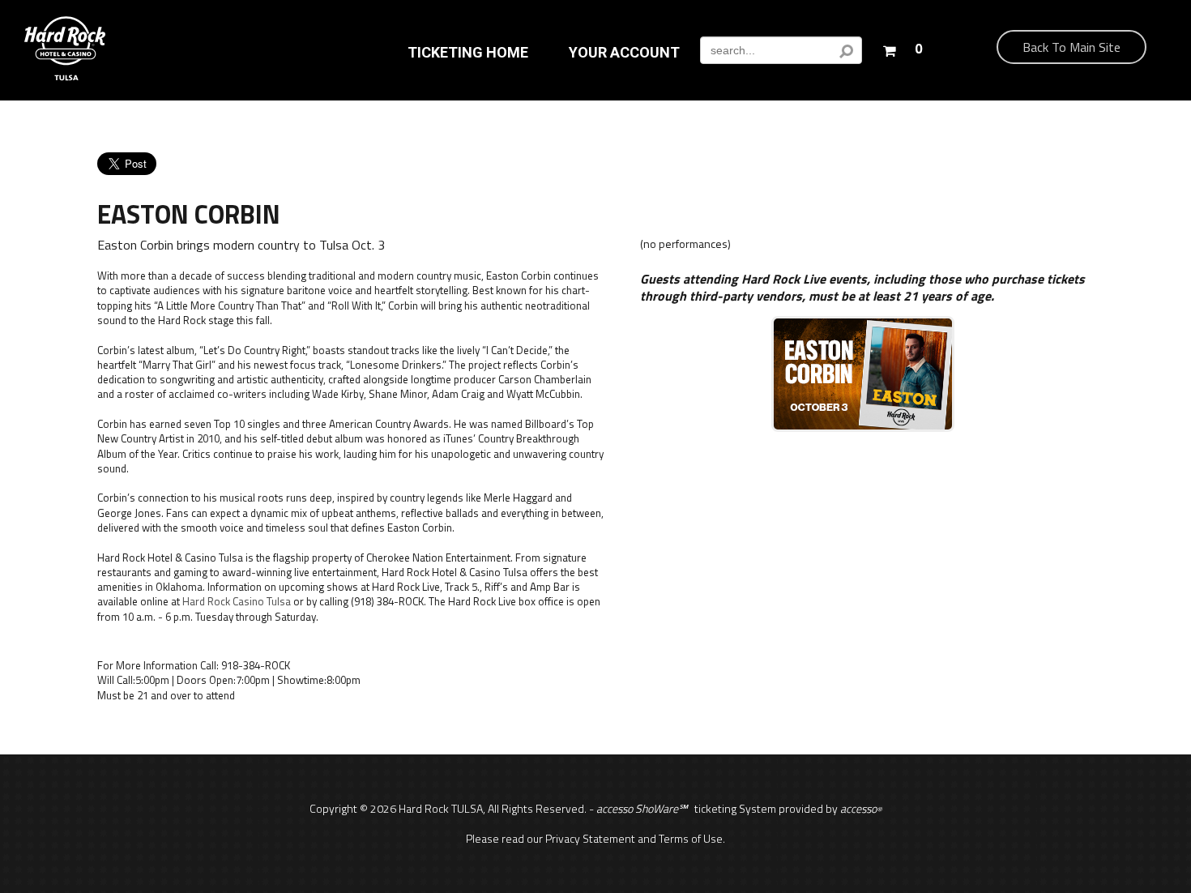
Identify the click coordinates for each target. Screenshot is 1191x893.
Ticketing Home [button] (468, 53)
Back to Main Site (1071, 47)
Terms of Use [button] (691, 838)
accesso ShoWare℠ (641, 808)
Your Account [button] (624, 53)
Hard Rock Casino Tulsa (236, 601)
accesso (861, 808)
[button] (902, 47)
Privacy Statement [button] (590, 838)
